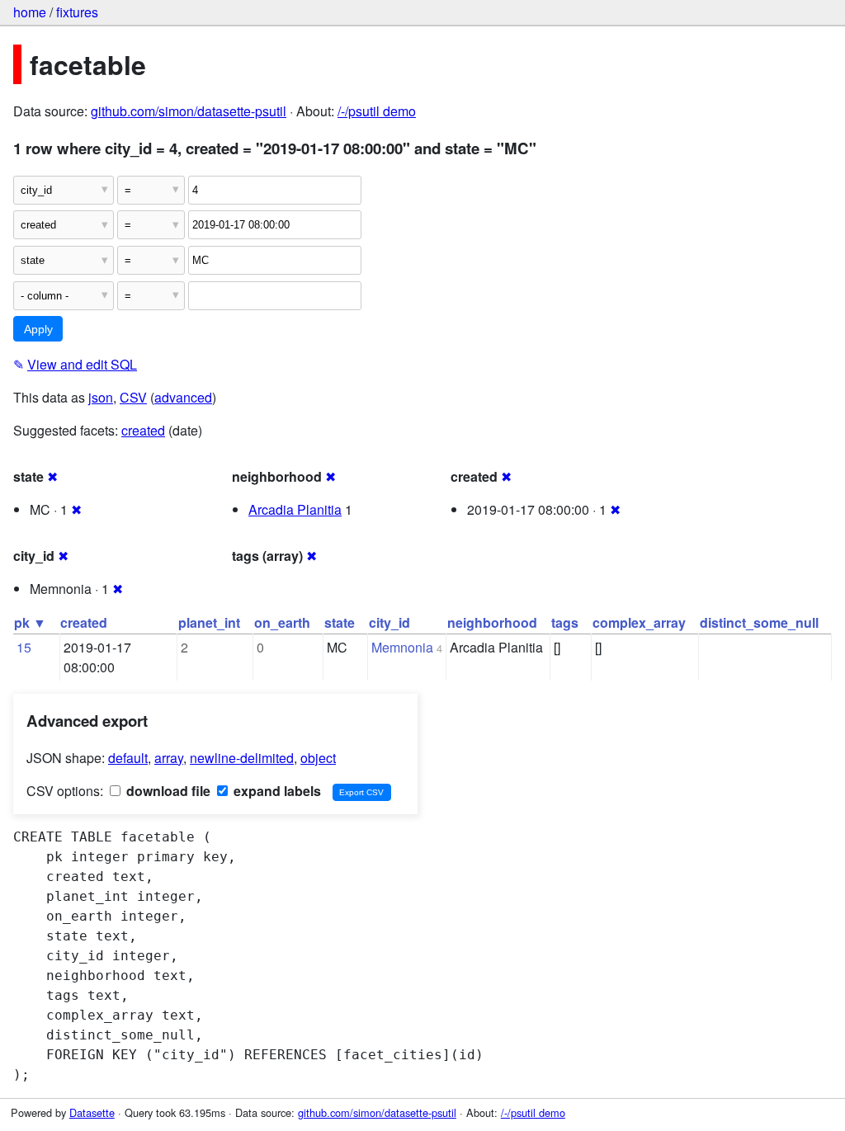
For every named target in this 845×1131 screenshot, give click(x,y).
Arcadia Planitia (295, 509)
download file (166, 790)
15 (24, 647)
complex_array (639, 622)
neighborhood (492, 622)
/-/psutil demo (377, 110)
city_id (389, 622)
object (318, 757)
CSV (133, 397)
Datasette (92, 1112)
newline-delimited (242, 757)
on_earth (282, 622)
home (29, 11)
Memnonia (402, 647)
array (168, 757)
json (100, 397)
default (128, 757)
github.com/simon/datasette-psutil (188, 110)
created (143, 430)
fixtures (77, 11)
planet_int (209, 622)
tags (564, 622)
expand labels (275, 790)
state (339, 622)
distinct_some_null (759, 622)
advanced (183, 397)
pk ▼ (30, 622)
